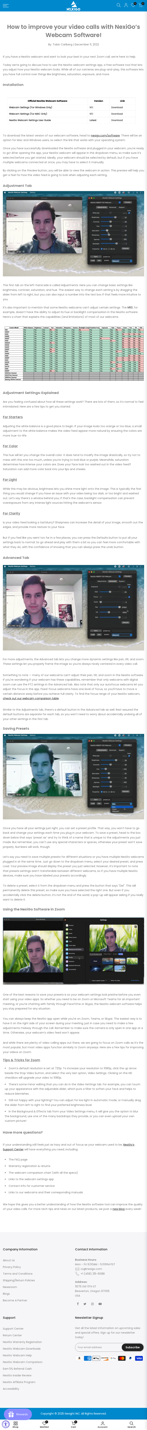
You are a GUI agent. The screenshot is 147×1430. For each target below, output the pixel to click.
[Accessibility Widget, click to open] (6, 1424)
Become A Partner (15, 1300)
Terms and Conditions (18, 1274)
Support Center (13, 1329)
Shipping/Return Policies (19, 1280)
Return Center (12, 1335)
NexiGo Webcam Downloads (22, 1349)
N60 (130, 307)
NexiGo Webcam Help (17, 1355)
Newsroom (10, 1287)
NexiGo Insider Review (17, 1375)
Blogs (6, 1294)
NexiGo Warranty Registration (22, 1342)
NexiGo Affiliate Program (19, 1382)
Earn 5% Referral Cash (17, 1369)
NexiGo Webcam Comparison (22, 1362)
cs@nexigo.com (91, 1269)
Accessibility (11, 1389)
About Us (9, 1260)
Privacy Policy (12, 1267)
